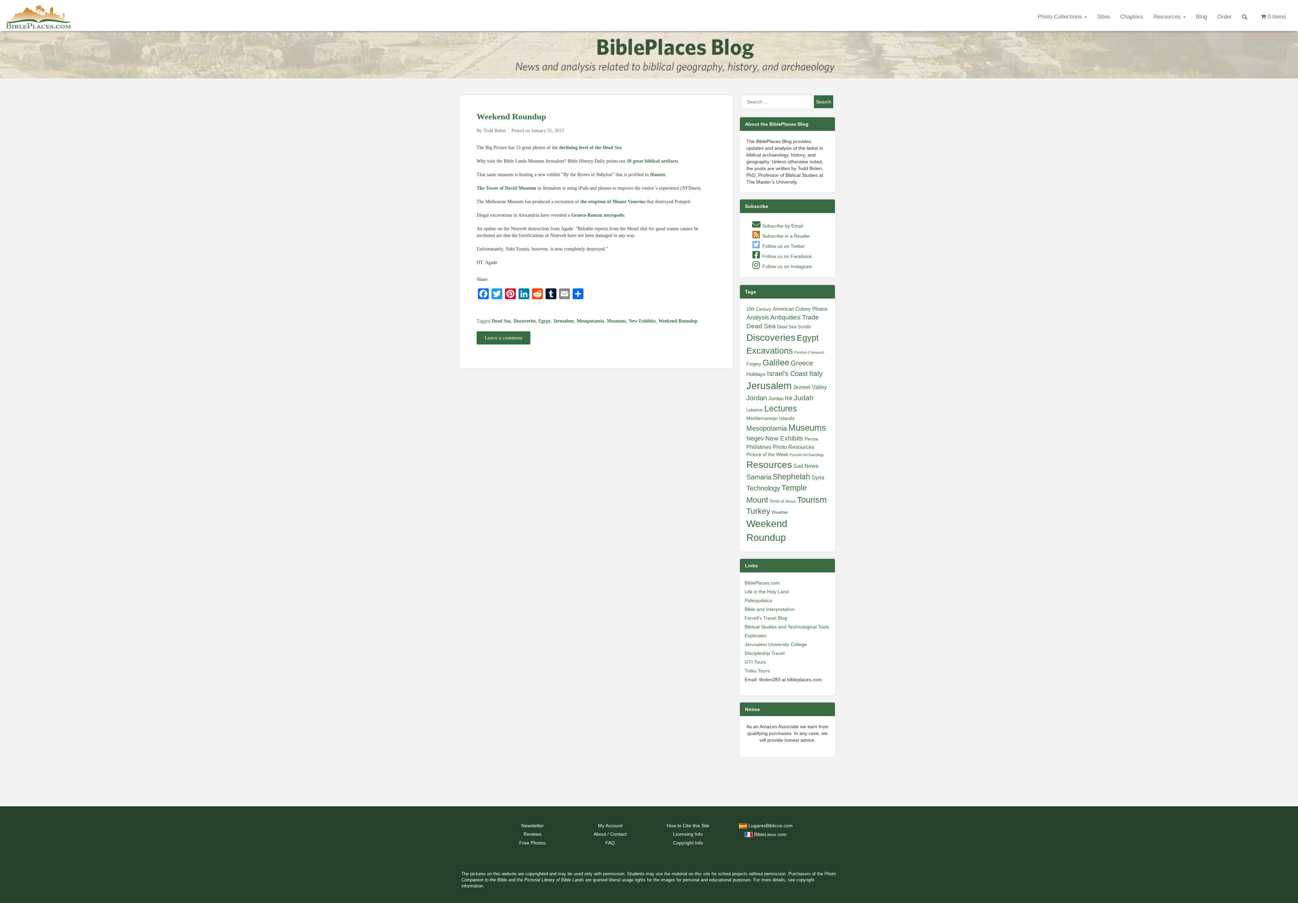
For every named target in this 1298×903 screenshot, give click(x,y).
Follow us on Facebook (786, 256)
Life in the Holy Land (767, 591)
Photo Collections (1061, 17)
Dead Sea (501, 321)
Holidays (756, 374)
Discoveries (524, 321)
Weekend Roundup (511, 116)
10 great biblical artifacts (652, 161)
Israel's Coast (787, 373)
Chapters (1131, 17)
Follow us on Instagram (786, 266)
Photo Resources (793, 447)
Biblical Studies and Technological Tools (787, 626)
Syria (818, 477)
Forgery (753, 363)
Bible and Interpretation (770, 609)
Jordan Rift (780, 398)
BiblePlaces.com (762, 583)
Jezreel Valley (810, 387)
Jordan (756, 398)
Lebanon (754, 409)
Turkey (758, 511)
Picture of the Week (767, 454)
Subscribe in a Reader (785, 236)
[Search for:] (777, 101)
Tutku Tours (757, 670)
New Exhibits (642, 321)
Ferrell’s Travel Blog (766, 618)
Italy (816, 373)
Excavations (769, 350)
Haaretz (657, 174)
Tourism (812, 499)
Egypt (544, 321)
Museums (616, 321)
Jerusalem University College (776, 644)
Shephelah (791, 476)
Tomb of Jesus (782, 501)
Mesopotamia (590, 321)
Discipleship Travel (765, 653)
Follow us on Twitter (783, 246)
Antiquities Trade (794, 317)
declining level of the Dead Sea (590, 147)
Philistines (758, 447)
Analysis (757, 317)
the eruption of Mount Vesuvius (612, 201)
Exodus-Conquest (809, 352)
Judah (804, 398)
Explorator (756, 635)
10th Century (758, 309)
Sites (1103, 17)
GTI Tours (755, 662)
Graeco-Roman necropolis (597, 215)
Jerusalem (563, 321)
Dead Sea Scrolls (794, 326)
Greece (802, 363)
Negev (755, 438)
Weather (780, 512)
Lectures (780, 408)
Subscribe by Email (782, 226)
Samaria (758, 477)
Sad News (805, 466)
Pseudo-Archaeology (807, 455)
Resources (1167, 17)
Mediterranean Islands (770, 418)
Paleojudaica (758, 600)
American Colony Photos (800, 309)
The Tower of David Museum (506, 188)
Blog (1201, 17)
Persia (811, 439)
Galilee (776, 362)
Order (1224, 17)
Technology (763, 488)
